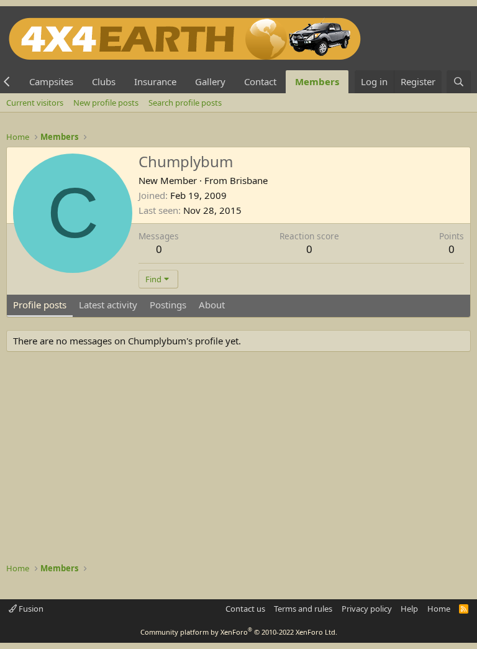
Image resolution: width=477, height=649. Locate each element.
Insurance (155, 81)
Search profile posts (185, 102)
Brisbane (249, 180)
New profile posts (106, 102)
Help (409, 608)
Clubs (104, 81)
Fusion (30, 608)
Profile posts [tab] (39, 304)
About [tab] (212, 304)
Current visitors (34, 102)
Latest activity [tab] (108, 304)
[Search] (459, 81)
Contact (260, 81)
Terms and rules (303, 608)
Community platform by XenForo (238, 632)
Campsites (51, 81)
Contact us (245, 608)
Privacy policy (367, 608)
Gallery (210, 81)
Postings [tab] (168, 304)
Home (438, 608)
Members (317, 81)
